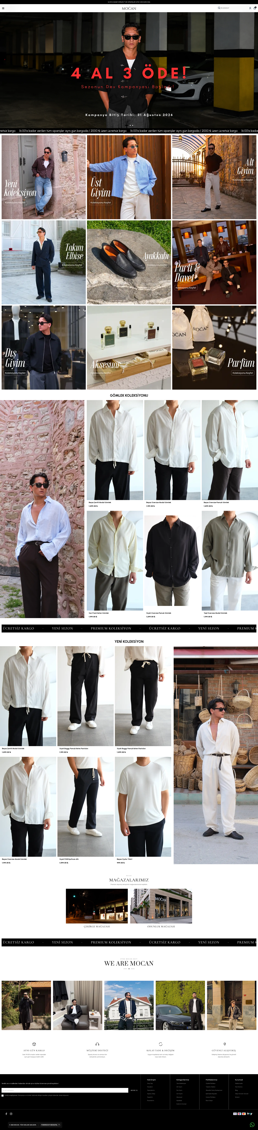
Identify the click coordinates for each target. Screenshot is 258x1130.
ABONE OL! (134, 1090)
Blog (236, 1090)
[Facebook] (6, 1114)
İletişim (237, 1097)
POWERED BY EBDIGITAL (50, 1125)
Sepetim (150, 1097)
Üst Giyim (179, 1094)
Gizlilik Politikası (210, 1083)
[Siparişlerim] (250, 8)
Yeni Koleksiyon (181, 1083)
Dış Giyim (179, 1090)
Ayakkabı (179, 1100)
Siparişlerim (151, 1090)
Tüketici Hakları (210, 1087)
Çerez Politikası (210, 1097)
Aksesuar (179, 1097)
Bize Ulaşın (209, 1100)
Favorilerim (150, 1100)
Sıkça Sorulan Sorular (241, 1094)
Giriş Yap (150, 1083)
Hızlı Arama (238, 1087)
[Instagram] (11, 1114)
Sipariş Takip (151, 1094)
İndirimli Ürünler (181, 1104)
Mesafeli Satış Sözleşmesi (214, 1090)
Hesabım (150, 1087)
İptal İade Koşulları (211, 1094)
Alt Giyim (179, 1087)
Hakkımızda (239, 1083)
